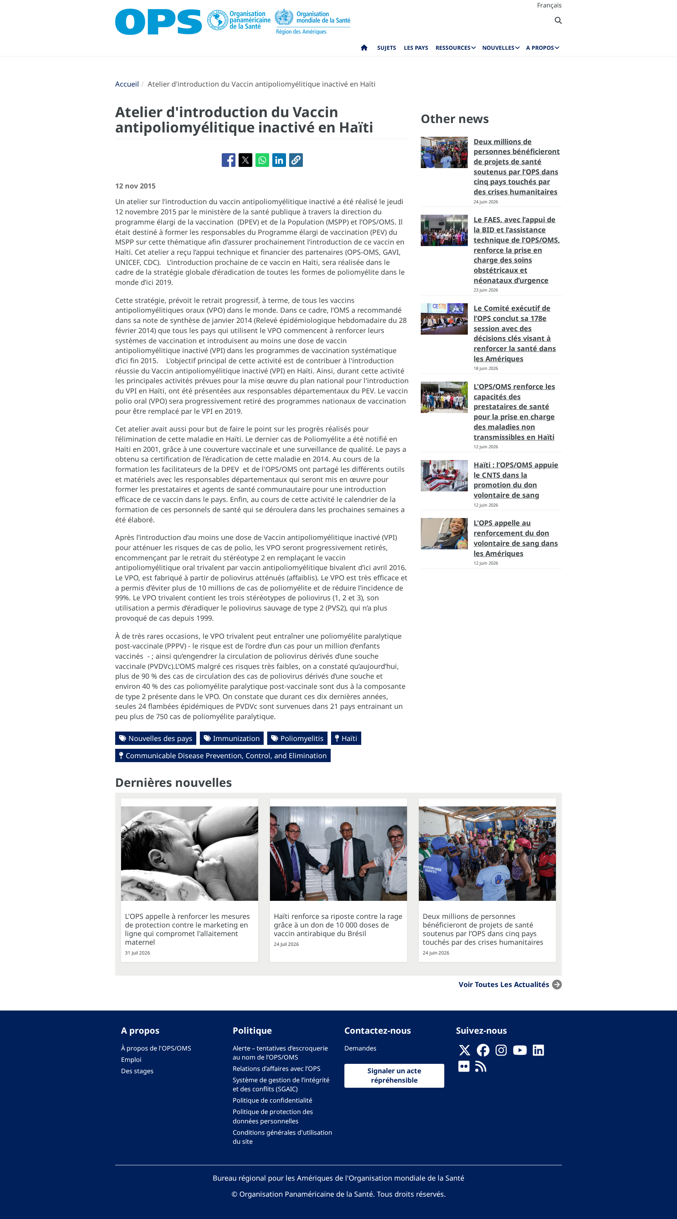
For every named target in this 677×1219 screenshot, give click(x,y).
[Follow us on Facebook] (483, 1052)
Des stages (137, 1071)
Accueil (127, 84)
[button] (296, 160)
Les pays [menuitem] (416, 47)
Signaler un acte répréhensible (394, 1075)
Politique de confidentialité (272, 1100)
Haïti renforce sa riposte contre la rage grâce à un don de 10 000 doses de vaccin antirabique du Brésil (338, 925)
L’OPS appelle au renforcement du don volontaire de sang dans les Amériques (516, 538)
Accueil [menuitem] (364, 49)
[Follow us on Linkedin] (538, 1052)
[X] (464, 1052)
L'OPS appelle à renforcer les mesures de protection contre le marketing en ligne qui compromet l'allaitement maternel (187, 929)
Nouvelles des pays (160, 738)
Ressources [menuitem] (453, 47)
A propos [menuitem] (540, 47)
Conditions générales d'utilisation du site (282, 1137)
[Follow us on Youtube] (520, 1052)
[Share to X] (245, 160)
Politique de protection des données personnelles (273, 1116)
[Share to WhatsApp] (262, 160)
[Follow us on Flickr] (463, 1068)
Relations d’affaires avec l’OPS (276, 1068)
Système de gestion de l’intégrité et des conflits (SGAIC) (281, 1084)
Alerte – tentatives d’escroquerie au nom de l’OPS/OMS (280, 1052)
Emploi (131, 1059)
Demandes (360, 1048)
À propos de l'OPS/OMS (156, 1048)
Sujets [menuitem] (386, 47)
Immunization (236, 738)
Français (549, 5)
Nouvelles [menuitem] (498, 47)
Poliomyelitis (302, 738)
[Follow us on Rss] (480, 1068)
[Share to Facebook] (228, 160)
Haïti (349, 738)
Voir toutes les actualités (504, 984)
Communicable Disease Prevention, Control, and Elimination (226, 755)
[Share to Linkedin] (279, 160)
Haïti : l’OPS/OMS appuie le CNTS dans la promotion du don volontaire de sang (516, 480)
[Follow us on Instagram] (501, 1052)
